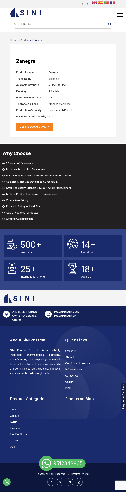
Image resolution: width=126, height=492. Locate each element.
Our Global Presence (77, 363)
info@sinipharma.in (65, 315)
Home (13, 40)
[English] (95, 2)
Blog (68, 387)
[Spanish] (101, 2)
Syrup (13, 421)
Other (13, 446)
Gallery (69, 381)
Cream (14, 440)
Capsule (14, 415)
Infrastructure (73, 369)
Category (70, 350)
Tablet (13, 409)
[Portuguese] (107, 2)
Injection (15, 428)
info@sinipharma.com (66, 311)
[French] (113, 2)
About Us (71, 357)
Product (24, 40)
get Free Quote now (33, 126)
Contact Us (71, 375)
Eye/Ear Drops (18, 434)
